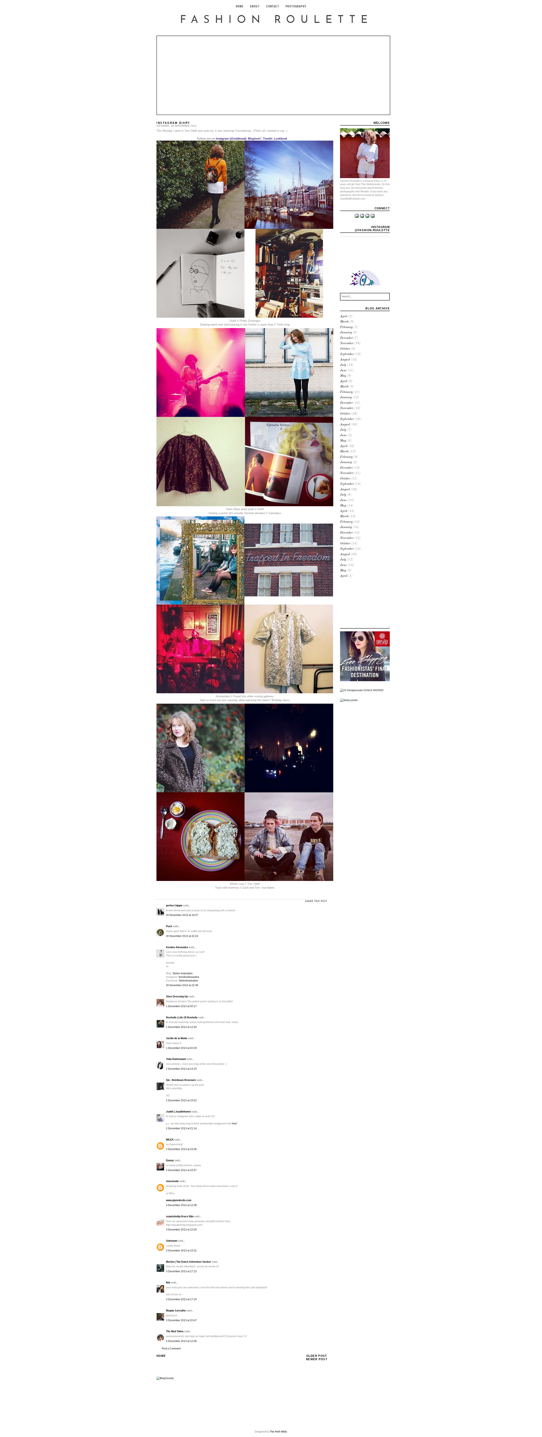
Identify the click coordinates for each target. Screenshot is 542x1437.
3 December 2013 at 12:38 (181, 1205)
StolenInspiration (188, 980)
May (343, 375)
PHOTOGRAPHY (296, 6)
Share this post (316, 901)
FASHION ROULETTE (276, 20)
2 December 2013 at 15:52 (181, 1100)
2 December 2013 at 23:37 (181, 1170)
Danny (170, 1160)
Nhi (168, 1282)
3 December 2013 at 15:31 (181, 1250)
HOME (240, 6)
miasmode (172, 1181)
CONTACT (272, 6)
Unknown (171, 1240)
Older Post (316, 1355)
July (343, 365)
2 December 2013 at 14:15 (181, 1068)
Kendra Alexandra (177, 947)
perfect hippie (174, 905)
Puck (169, 926)
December (346, 338)
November (346, 343)
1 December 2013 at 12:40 (181, 1027)
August (345, 359)
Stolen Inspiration (183, 973)
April (343, 316)
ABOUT (255, 6)
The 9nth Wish (278, 1431)
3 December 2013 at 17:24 (181, 1299)
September (347, 354)
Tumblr (267, 138)
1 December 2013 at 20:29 (181, 1048)
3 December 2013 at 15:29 (181, 1229)
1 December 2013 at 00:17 (181, 1006)
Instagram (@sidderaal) (231, 138)
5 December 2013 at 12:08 (181, 1341)
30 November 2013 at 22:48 (182, 985)
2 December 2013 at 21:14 (181, 1128)
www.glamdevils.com (178, 1200)
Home (161, 1355)
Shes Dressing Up (177, 996)
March (344, 321)
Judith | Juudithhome (178, 1111)
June (343, 370)
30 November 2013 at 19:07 (182, 915)
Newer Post (316, 1359)
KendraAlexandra (189, 977)
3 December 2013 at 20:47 (181, 1320)
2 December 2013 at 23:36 (181, 1149)
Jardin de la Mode (176, 1038)
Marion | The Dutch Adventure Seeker (188, 1261)
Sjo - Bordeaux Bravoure (181, 1080)
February (346, 327)
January (346, 332)
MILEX (170, 1139)
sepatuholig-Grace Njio (180, 1216)
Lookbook (280, 138)
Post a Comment (171, 1348)
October (345, 349)
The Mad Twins (175, 1331)
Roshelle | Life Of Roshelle (182, 1017)
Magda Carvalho (176, 1310)
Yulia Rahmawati (176, 1059)
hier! (234, 1123)
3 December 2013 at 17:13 (181, 1271)
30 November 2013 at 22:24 (182, 936)
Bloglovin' (254, 138)
